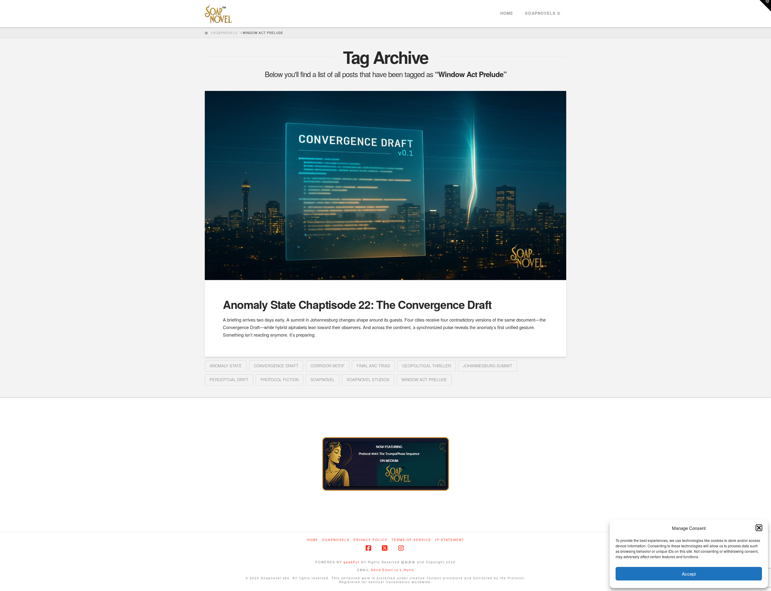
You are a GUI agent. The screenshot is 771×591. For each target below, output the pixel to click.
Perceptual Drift (229, 379)
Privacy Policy (371, 540)
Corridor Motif (328, 366)
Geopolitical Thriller (426, 366)
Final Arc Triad (373, 366)
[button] (759, 528)
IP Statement (449, 540)
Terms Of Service (411, 540)
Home (312, 540)
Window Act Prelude (424, 379)
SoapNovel (323, 379)
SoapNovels (336, 540)
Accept (689, 574)
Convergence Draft (276, 366)
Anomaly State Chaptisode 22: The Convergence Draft (357, 304)
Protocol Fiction (279, 379)
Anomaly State (226, 366)
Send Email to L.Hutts (392, 570)
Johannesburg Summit (487, 366)
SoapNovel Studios (368, 379)
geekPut (352, 562)
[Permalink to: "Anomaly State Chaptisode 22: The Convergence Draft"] (385, 185)
